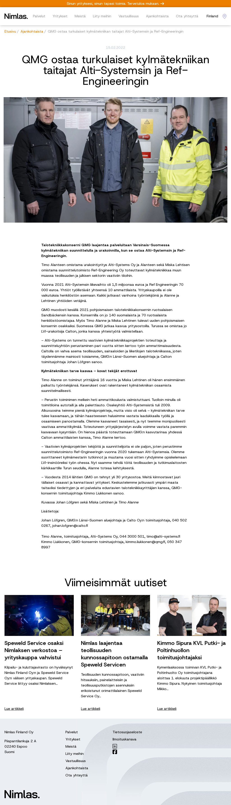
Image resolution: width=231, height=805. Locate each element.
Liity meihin (102, 16)
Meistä (80, 16)
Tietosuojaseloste (127, 732)
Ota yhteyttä (187, 16)
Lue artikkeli (14, 708)
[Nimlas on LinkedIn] (127, 746)
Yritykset (60, 16)
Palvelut (39, 16)
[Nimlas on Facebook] (127, 751)
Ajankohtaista (157, 16)
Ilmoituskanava (124, 739)
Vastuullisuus (128, 16)
